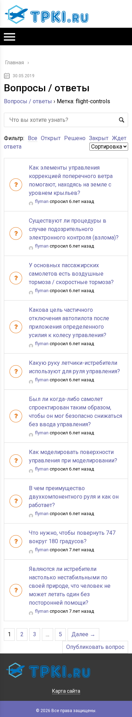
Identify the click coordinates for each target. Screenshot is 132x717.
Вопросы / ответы (28, 101)
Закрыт (98, 138)
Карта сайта (66, 691)
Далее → (83, 634)
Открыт (51, 138)
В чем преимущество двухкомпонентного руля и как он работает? (74, 496)
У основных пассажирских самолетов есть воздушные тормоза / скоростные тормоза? (71, 273)
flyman (42, 201)
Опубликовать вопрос (95, 647)
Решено (75, 138)
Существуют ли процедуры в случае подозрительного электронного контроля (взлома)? (74, 229)
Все (32, 138)
